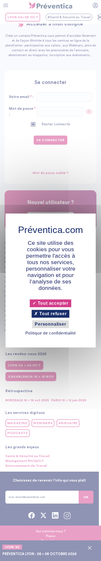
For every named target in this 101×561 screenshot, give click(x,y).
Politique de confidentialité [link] (50, 333)
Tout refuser (52, 313)
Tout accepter (52, 303)
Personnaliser (50, 324)
